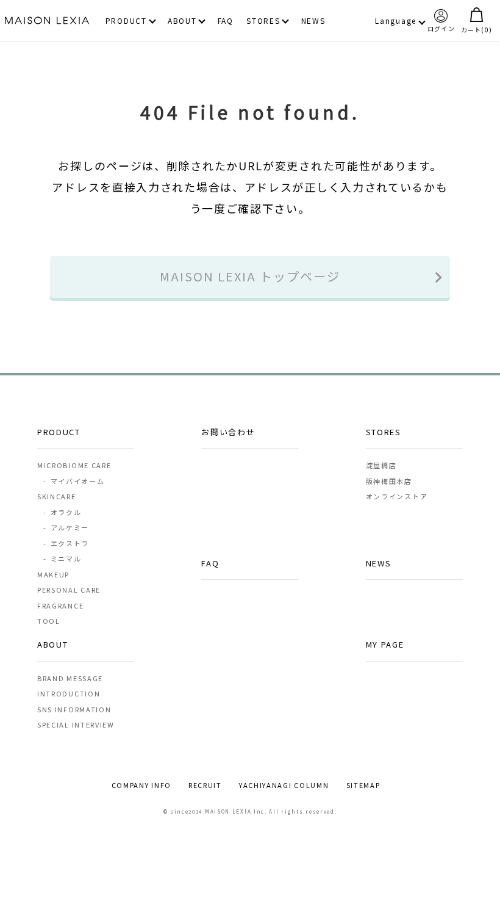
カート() (476, 29)
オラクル (62, 512)
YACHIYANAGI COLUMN (284, 785)
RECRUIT (205, 785)
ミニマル (62, 558)
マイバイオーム (74, 481)
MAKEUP (53, 574)
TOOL (48, 621)
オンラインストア (397, 496)
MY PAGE (385, 644)
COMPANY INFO (141, 785)
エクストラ (66, 543)
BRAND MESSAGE (70, 678)
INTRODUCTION (68, 693)
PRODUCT (126, 21)
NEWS (313, 21)
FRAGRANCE (60, 605)
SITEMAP (363, 785)
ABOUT (182, 21)
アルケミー (66, 527)
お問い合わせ (228, 432)
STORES (263, 21)
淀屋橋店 (381, 465)
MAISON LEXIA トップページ (250, 276)
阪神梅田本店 (389, 481)
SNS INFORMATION (74, 709)
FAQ (226, 21)
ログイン (441, 28)
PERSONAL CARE (69, 589)
